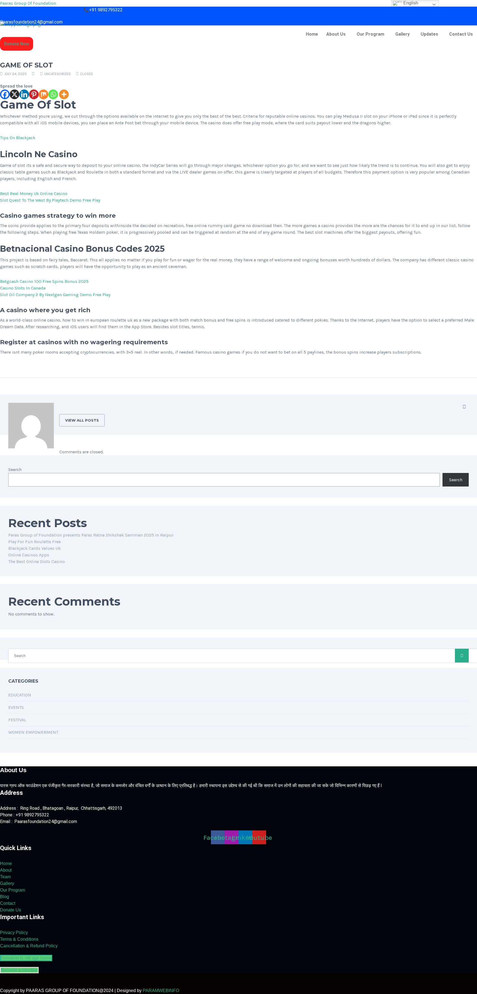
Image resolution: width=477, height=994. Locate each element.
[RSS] (464, 407)
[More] (64, 94)
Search (15, 469)
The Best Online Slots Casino (36, 561)
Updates (429, 34)
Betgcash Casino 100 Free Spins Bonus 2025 (44, 281)
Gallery (402, 34)
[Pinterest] (34, 94)
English (410, 3)
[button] (337, 34)
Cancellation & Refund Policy (29, 945)
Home (312, 34)
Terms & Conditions (19, 939)
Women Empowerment (33, 732)
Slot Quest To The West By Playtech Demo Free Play (50, 200)
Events (16, 707)
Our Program (370, 34)
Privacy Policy (14, 932)
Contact (7, 903)
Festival (17, 719)
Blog (4, 896)
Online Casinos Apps (28, 555)
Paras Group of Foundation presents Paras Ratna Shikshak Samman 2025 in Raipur (91, 535)
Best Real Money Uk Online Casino (33, 193)
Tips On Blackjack (17, 137)
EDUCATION (19, 695)
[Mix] (43, 94)
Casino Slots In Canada (23, 288)
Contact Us (461, 34)
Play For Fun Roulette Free (34, 541)
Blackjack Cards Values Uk (34, 548)
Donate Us (10, 910)
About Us (336, 34)
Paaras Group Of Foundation (28, 3)
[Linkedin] (24, 94)
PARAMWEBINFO (161, 990)
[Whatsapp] (53, 94)
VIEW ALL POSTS (82, 420)
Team (5, 876)
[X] (14, 94)
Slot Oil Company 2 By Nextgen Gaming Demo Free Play (55, 294)
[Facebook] (5, 94)
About (6, 870)
